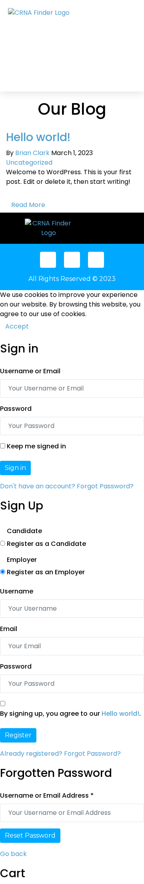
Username (16, 591)
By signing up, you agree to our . (70, 713)
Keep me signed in (36, 446)
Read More (28, 204)
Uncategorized (29, 162)
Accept (17, 326)
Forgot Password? (105, 486)
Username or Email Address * (47, 795)
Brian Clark (32, 152)
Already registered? (31, 753)
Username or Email (30, 371)
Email (8, 628)
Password (16, 408)
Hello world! (38, 137)
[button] (79, 46)
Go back (13, 853)
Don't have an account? (37, 486)
